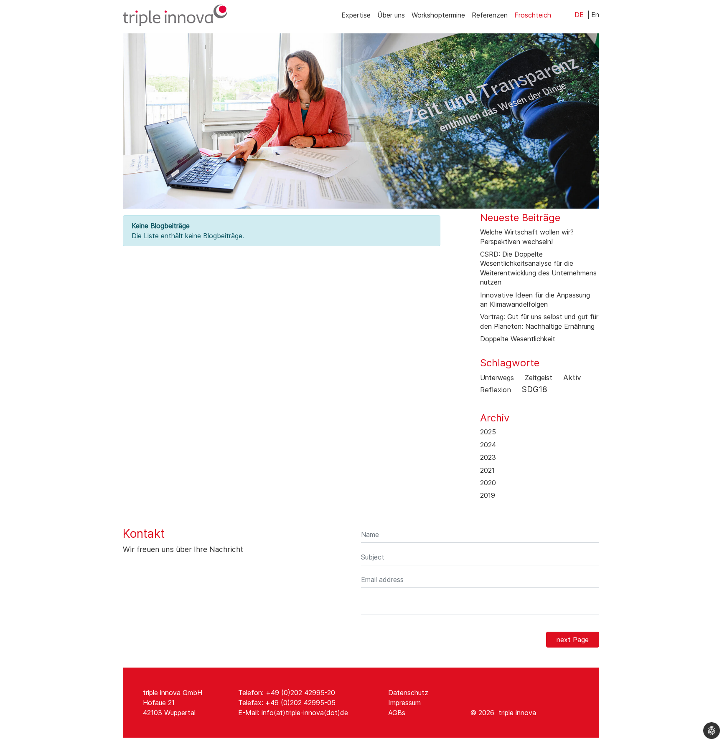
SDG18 (534, 389)
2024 (488, 445)
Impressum (404, 702)
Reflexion (495, 390)
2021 (487, 470)
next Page (573, 639)
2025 (488, 432)
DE (579, 14)
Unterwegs (497, 377)
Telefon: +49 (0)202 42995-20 (286, 692)
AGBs (396, 712)
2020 (488, 483)
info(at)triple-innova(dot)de (305, 712)
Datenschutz (408, 692)
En (595, 14)
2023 (488, 457)
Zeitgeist (538, 377)
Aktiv (572, 377)
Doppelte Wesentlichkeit (517, 339)
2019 (487, 495)
